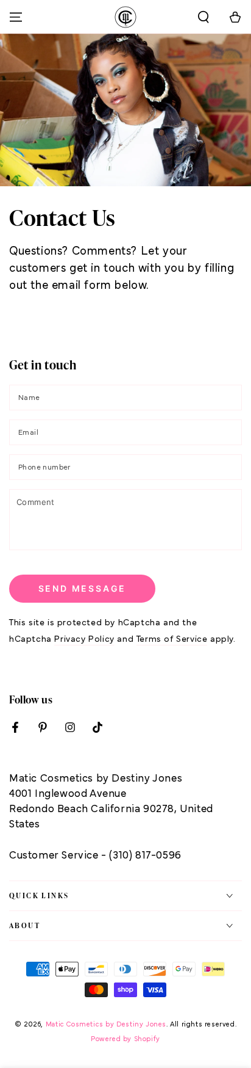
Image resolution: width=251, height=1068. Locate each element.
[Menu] (16, 17)
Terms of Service (172, 639)
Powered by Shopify (125, 1039)
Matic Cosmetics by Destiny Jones (106, 1024)
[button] (203, 17)
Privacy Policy (84, 639)
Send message (82, 588)
